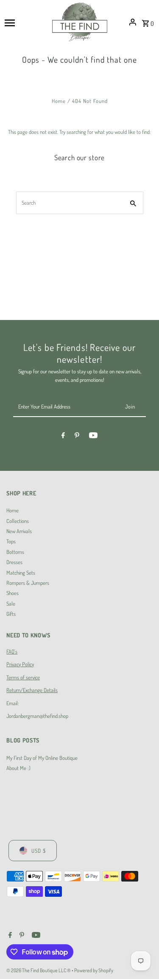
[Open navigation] (26, 22)
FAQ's (11, 651)
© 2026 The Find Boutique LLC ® (39, 970)
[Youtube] (93, 436)
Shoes (12, 593)
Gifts (11, 613)
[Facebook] (63, 436)
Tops (11, 541)
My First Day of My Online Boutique (42, 757)
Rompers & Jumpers (27, 582)
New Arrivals (19, 531)
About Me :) (18, 768)
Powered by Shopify (93, 970)
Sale (10, 603)
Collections (17, 520)
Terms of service (23, 677)
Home (59, 100)
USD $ (38, 850)
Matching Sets (20, 572)
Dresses (14, 562)
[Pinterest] (77, 436)
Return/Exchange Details (32, 690)
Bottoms (15, 551)
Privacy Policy (20, 664)
